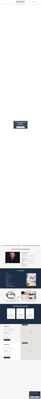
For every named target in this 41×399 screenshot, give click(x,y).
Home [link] (17, 4)
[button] (22, 4)
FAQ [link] (19, 4)
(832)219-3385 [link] (34, 1)
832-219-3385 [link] (6, 332)
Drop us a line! (7, 357)
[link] (20, 2)
